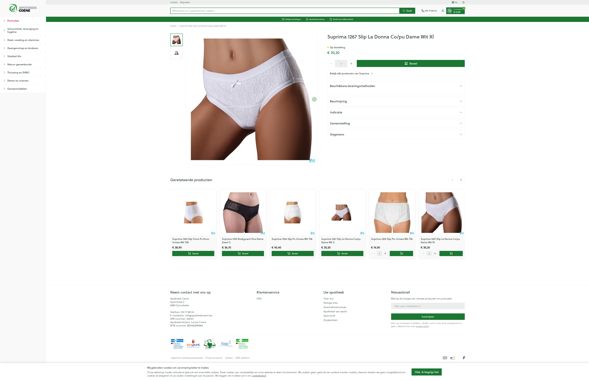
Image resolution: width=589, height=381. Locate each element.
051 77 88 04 (187, 312)
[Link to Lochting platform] (464, 358)
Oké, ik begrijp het (427, 372)
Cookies (229, 357)
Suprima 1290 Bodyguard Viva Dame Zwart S (242, 240)
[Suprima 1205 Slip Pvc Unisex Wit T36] (392, 212)
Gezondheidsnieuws (334, 307)
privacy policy (422, 326)
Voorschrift (329, 315)
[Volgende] (314, 99)
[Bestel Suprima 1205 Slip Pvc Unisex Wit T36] (401, 253)
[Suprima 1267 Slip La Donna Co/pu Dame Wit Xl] (442, 212)
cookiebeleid (259, 375)
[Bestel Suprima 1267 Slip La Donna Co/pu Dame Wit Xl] (451, 253)
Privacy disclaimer (214, 357)
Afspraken (185, 2)
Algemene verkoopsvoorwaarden (187, 357)
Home (173, 25)
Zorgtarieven (330, 320)
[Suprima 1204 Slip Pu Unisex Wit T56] (293, 212)
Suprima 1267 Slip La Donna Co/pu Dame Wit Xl (440, 240)
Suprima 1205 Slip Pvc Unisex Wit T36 (392, 239)
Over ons (328, 298)
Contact (174, 2)
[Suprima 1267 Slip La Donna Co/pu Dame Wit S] (342, 212)
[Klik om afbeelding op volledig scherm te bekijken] (251, 99)
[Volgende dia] (461, 179)
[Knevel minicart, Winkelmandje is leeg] (449, 10)
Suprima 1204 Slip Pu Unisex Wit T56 (292, 239)
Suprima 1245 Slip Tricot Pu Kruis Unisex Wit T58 (190, 240)
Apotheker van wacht (335, 311)
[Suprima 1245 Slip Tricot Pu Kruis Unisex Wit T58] (193, 212)
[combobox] (285, 11)
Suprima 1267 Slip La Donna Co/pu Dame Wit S (341, 240)
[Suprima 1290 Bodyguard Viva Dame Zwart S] (243, 212)
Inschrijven (428, 316)
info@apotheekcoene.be (198, 315)
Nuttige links (330, 303)
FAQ (259, 298)
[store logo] (23, 8)
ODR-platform (242, 357)
